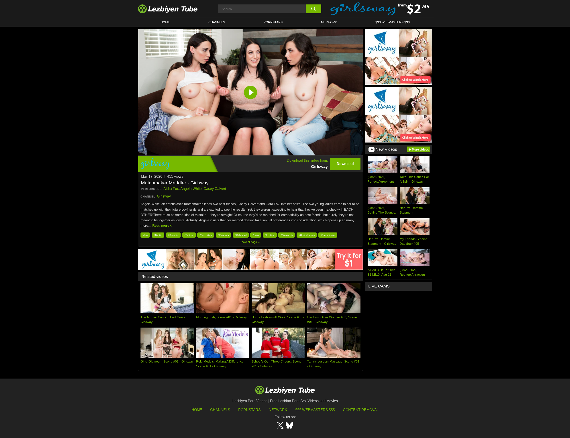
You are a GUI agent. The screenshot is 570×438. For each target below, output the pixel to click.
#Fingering (223, 235)
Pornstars (273, 22)
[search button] (313, 8)
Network (329, 22)
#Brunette (173, 235)
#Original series (307, 235)
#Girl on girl (240, 235)
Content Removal (361, 410)
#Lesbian (270, 235)
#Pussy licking (328, 235)
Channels (220, 410)
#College (188, 235)
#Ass (145, 235)
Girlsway (164, 196)
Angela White (191, 189)
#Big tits (158, 235)
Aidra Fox (171, 189)
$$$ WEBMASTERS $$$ (392, 22)
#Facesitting (206, 235)
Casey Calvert (215, 189)
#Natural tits (287, 235)
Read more (160, 225)
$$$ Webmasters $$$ (315, 410)
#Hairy (255, 235)
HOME (165, 22)
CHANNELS (216, 22)
